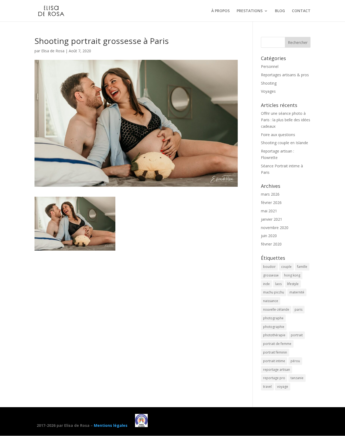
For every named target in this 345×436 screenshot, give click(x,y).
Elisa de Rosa (52, 50)
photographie (273, 326)
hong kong (292, 275)
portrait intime (274, 361)
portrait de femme (277, 343)
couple (286, 266)
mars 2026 (270, 194)
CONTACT (301, 11)
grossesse (271, 275)
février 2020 (271, 244)
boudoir (269, 266)
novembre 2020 (274, 227)
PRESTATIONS (250, 11)
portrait (297, 335)
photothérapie (274, 335)
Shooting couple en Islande (284, 142)
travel (267, 386)
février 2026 (271, 202)
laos (278, 284)
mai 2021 (269, 210)
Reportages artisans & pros (285, 74)
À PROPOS (220, 11)
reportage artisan (276, 369)
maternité (296, 292)
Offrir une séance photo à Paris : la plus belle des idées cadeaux (285, 120)
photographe (273, 318)
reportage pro (274, 378)
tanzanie (297, 378)
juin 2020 (269, 235)
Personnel (269, 66)
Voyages (268, 91)
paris (298, 309)
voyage (282, 386)
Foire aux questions (278, 134)
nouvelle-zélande (276, 309)
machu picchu (273, 292)
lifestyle (293, 284)
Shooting (269, 83)
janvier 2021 (271, 219)
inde (266, 284)
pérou (295, 361)
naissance (270, 301)
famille (302, 266)
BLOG (280, 11)
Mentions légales (110, 425)
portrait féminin (275, 352)
